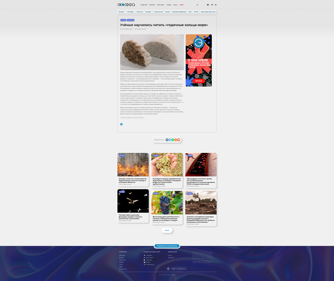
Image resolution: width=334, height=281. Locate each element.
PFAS (196, 12)
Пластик (139, 12)
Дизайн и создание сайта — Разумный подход (206, 277)
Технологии (158, 12)
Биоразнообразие (179, 12)
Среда (168, 5)
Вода (168, 12)
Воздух (148, 12)
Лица (175, 5)
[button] (167, 139)
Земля (136, 117)
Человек (130, 12)
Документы (123, 269)
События (143, 5)
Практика (160, 5)
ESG (190, 12)
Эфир (182, 5)
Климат (121, 12)
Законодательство (208, 12)
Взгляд (152, 5)
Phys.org (143, 29)
